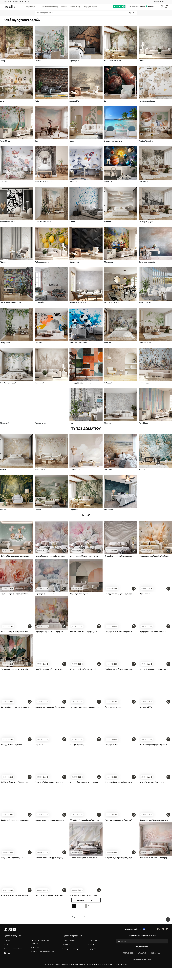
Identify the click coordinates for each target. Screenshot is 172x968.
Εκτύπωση (66, 944)
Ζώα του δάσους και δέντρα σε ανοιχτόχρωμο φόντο (15, 707)
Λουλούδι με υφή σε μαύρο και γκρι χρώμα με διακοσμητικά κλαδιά (119, 669)
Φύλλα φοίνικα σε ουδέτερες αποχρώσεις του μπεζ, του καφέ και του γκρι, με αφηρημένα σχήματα (15, 782)
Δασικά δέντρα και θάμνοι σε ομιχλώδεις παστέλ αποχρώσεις (50, 895)
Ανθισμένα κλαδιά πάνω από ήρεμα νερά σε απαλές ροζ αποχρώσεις (154, 857)
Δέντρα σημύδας (77, 744)
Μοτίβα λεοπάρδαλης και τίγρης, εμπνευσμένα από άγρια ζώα (50, 857)
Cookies (91, 944)
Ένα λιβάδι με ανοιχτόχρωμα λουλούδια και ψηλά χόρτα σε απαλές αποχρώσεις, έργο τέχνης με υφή (84, 895)
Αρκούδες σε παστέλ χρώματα (152, 782)
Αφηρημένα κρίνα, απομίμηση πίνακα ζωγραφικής (50, 631)
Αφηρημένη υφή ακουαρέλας (12, 857)
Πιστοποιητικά (36, 947)
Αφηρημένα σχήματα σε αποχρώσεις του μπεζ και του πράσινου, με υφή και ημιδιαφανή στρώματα (84, 782)
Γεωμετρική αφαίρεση (79, 594)
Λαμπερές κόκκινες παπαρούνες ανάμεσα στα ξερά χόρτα (154, 669)
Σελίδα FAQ (8, 940)
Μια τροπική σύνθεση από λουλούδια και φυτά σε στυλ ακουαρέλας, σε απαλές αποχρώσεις (84, 669)
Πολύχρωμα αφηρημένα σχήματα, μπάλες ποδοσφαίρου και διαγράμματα (119, 594)
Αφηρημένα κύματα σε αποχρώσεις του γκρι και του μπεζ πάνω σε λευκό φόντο (84, 857)
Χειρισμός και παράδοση (13, 949)
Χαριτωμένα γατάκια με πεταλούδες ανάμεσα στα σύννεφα (15, 631)
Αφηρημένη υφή (111, 744)
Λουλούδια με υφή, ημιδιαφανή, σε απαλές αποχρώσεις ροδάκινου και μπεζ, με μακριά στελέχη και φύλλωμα (154, 744)
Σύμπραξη (92, 949)
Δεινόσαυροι (145, 594)
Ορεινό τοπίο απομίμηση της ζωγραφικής (84, 631)
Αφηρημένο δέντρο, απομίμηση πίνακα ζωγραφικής (119, 631)
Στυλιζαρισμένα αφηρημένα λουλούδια (15, 594)
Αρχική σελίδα (76, 917)
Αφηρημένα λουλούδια (45, 594)
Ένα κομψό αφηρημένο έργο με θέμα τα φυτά (15, 669)
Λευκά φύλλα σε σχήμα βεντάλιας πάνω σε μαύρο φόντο (50, 707)
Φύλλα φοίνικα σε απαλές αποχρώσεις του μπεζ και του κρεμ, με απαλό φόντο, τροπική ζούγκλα (119, 782)
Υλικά (6, 944)
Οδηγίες (7, 953)
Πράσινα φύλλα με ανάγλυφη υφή (118, 820)
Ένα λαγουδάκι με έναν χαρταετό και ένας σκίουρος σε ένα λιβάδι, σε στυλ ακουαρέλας (15, 820)
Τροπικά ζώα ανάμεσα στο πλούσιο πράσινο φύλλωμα (84, 707)
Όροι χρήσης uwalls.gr (71, 949)
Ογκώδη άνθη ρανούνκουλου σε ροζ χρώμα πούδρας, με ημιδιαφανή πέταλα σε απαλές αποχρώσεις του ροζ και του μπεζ (84, 820)
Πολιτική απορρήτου (70, 940)
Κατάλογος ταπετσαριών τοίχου (42, 951)
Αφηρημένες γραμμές (113, 707)
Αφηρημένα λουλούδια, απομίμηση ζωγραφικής (154, 631)
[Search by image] (130, 12)
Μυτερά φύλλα (146, 707)
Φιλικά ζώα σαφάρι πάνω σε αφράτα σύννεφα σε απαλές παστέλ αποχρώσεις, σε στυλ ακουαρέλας (15, 556)
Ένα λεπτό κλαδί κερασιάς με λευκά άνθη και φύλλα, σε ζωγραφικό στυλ (50, 782)
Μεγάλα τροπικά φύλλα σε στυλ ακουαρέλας (50, 669)
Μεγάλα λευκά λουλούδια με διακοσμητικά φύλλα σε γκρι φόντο (15, 895)
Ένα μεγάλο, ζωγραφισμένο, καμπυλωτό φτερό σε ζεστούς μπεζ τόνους (119, 857)
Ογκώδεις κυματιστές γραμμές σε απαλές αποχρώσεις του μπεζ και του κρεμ (119, 556)
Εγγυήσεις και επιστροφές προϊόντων (40, 941)
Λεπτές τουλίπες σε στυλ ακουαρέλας (50, 820)
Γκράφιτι (39, 744)
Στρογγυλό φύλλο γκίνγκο (11, 744)
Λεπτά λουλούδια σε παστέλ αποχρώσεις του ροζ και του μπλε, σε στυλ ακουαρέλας (84, 556)
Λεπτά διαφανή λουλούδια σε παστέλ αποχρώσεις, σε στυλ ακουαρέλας (50, 556)
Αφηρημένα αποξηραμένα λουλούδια (154, 556)
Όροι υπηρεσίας (94, 940)
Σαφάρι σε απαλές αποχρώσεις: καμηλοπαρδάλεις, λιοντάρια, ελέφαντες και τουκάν (154, 820)
